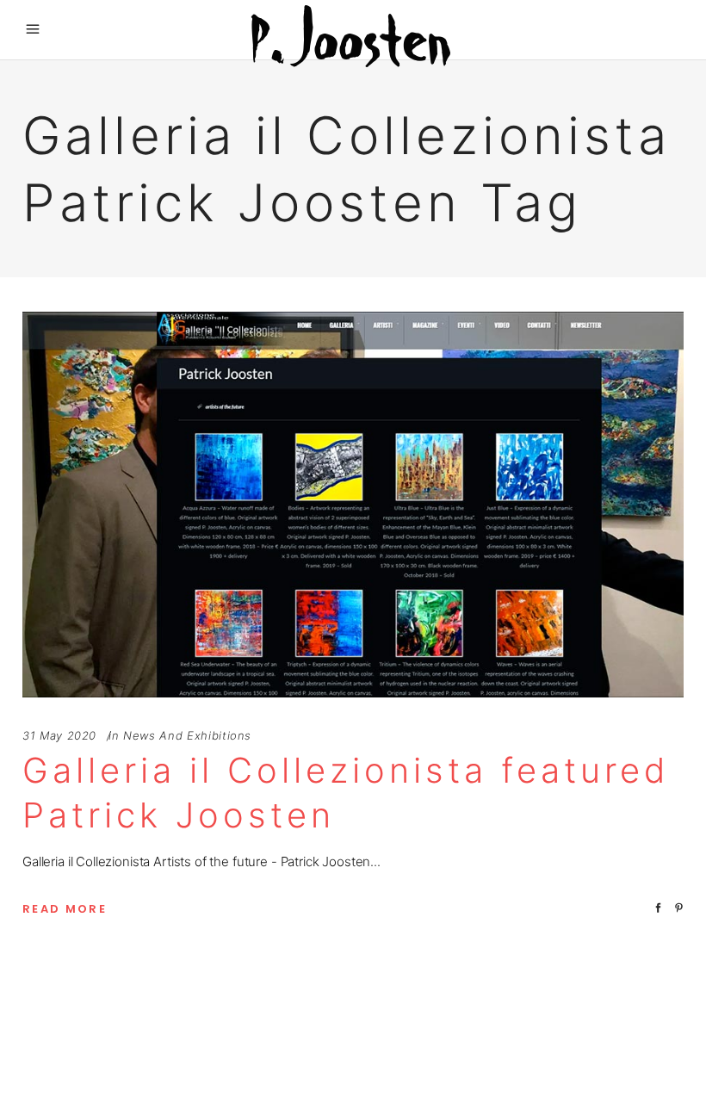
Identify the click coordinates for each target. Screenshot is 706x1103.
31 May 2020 (59, 735)
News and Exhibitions (187, 735)
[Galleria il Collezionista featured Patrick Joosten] (353, 504)
